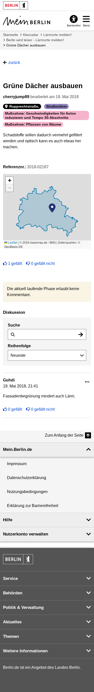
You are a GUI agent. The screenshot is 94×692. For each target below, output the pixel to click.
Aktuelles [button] (12, 622)
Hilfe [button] (7, 520)
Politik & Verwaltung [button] (23, 607)
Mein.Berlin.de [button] (17, 449)
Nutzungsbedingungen (27, 492)
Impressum (17, 464)
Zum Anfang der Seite (64, 435)
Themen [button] (11, 636)
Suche (14, 325)
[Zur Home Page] (26, 21)
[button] (52, 207)
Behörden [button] (12, 593)
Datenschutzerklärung (26, 478)
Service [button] (10, 578)
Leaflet (12, 242)
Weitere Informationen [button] (25, 651)
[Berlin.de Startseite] (18, 559)
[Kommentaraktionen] (87, 382)
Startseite (10, 35)
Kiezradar (30, 35)
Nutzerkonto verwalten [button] (25, 534)
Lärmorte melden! (57, 35)
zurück (14, 62)
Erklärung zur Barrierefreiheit (32, 506)
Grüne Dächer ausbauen (26, 45)
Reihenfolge (19, 346)
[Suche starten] (80, 334)
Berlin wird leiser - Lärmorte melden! (35, 40)
